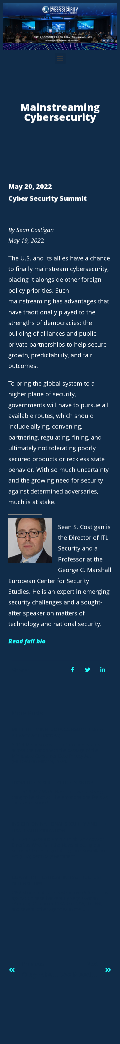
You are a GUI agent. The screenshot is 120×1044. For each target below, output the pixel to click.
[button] (60, 58)
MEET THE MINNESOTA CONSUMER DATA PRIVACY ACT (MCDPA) (57, 732)
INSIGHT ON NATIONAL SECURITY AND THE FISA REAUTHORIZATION (59, 827)
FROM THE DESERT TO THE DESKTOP (52, 782)
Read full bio (27, 641)
